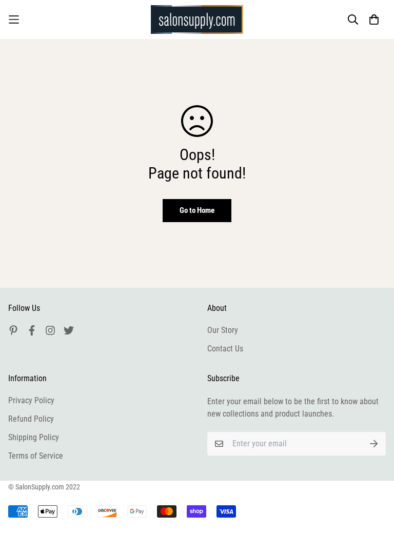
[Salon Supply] (197, 19)
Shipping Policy (33, 437)
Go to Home (197, 210)
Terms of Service (35, 456)
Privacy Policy (31, 400)
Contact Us (225, 348)
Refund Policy (31, 419)
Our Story (222, 330)
